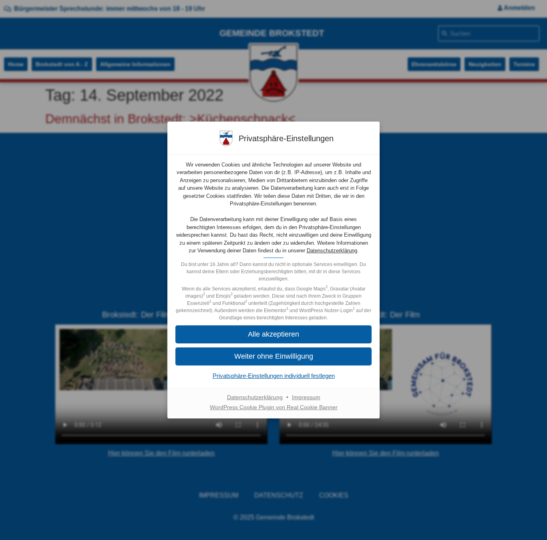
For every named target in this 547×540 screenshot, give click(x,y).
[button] (273, 356)
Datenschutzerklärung (332, 251)
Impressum (306, 397)
